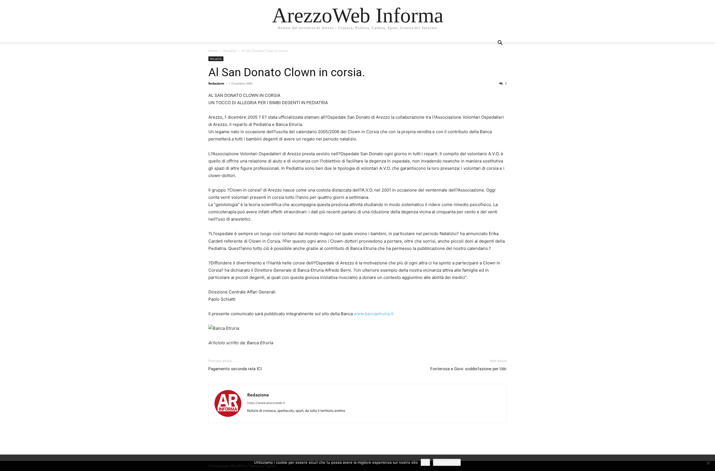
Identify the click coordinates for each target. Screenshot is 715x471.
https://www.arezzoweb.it (266, 403)
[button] (500, 43)
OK (425, 462)
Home (213, 50)
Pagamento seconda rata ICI (235, 368)
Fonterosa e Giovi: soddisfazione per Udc (468, 368)
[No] (708, 463)
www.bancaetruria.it (373, 313)
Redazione (216, 83)
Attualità (229, 50)
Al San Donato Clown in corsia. (286, 72)
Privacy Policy (447, 462)
